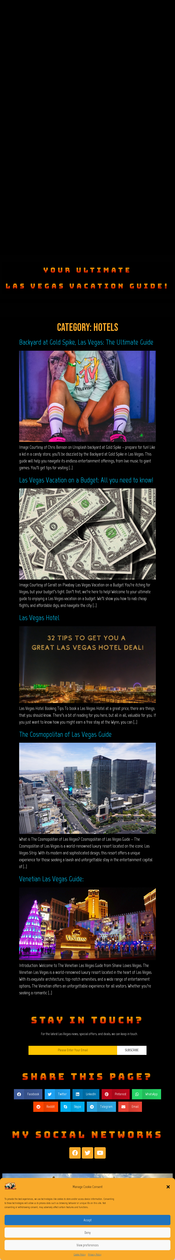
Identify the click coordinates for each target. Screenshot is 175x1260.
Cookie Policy (80, 1254)
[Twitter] (87, 1153)
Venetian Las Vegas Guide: (51, 878)
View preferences (87, 1245)
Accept (88, 1220)
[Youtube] (100, 1153)
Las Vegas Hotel (39, 617)
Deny (88, 1233)
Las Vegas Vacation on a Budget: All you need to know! (86, 480)
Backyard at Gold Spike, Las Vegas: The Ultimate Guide (86, 342)
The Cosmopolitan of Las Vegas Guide (65, 734)
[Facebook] (75, 1153)
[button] (168, 1187)
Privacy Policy (94, 1254)
